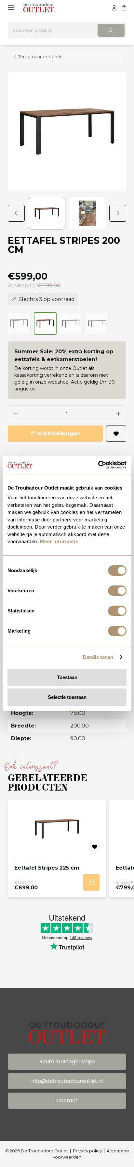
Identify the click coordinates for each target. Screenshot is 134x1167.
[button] (18, 213)
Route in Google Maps (67, 1061)
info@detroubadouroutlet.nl (67, 1081)
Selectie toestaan (67, 697)
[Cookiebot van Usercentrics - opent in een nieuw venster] (98, 465)
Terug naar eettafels (40, 56)
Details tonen (98, 657)
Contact (67, 1100)
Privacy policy (87, 1150)
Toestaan (67, 677)
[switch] (117, 590)
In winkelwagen (58, 433)
